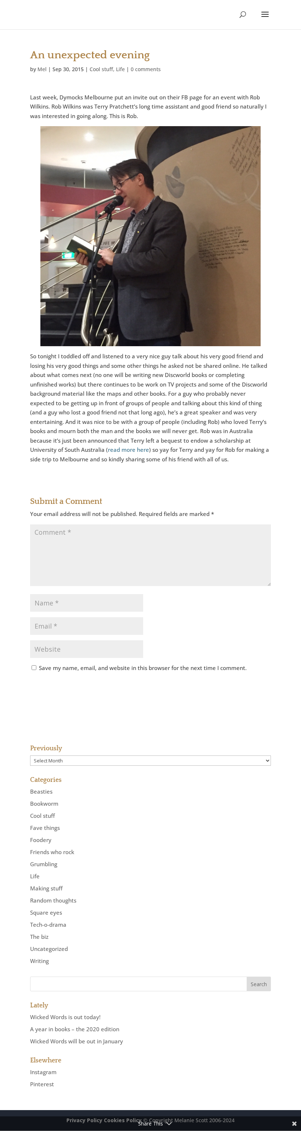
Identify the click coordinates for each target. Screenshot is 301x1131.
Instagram (43, 1072)
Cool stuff (101, 69)
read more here (128, 449)
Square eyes (46, 912)
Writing (39, 961)
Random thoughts (53, 900)
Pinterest (42, 1084)
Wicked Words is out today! (65, 1017)
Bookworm (44, 803)
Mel (42, 69)
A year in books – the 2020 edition (74, 1029)
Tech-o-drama (48, 924)
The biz (39, 936)
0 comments (146, 69)
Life (120, 69)
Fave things (45, 827)
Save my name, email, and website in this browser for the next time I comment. (143, 667)
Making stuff (46, 888)
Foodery (40, 839)
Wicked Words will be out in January (76, 1041)
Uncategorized (49, 948)
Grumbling (43, 864)
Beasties (41, 791)
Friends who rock (52, 852)
